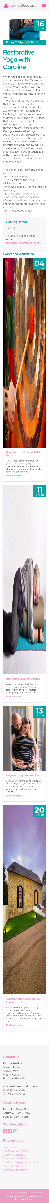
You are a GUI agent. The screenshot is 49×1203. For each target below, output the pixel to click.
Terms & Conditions (15, 1169)
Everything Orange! (24, 1199)
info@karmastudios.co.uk (23, 242)
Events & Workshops (15, 1150)
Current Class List (14, 1154)
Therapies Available (15, 1158)
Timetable (9, 1147)
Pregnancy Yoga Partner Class (23, 775)
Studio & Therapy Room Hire (20, 1162)
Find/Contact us (13, 1166)
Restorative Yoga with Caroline (23, 679)
